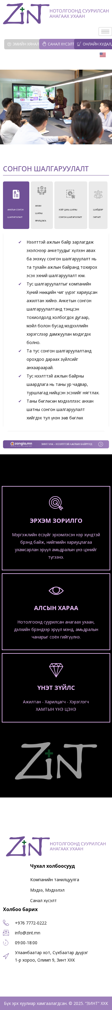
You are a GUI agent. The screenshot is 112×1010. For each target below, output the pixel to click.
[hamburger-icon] (105, 31)
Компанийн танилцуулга (54, 879)
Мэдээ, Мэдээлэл (47, 890)
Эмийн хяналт (27, 44)
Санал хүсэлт (61, 44)
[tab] (16, 205)
